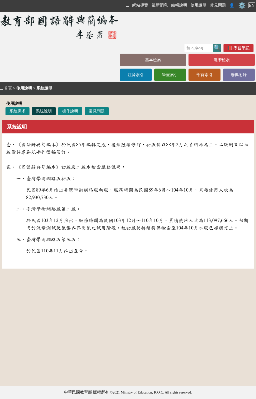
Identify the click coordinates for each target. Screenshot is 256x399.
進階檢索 (222, 60)
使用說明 (198, 5)
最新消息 (160, 5)
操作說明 (70, 111)
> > (26, 88)
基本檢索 (153, 60)
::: (127, 5)
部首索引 (204, 75)
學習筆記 (242, 48)
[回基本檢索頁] (60, 27)
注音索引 (136, 75)
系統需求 (18, 111)
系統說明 (44, 111)
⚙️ (242, 5)
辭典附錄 (239, 75)
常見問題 (218, 5)
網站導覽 (140, 5)
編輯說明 (179, 5)
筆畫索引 (170, 75)
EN (251, 5)
